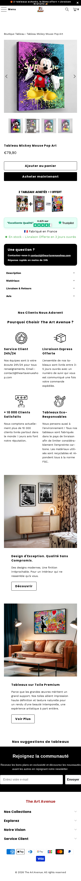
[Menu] (2, 9)
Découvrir (24, 586)
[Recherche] (67, 9)
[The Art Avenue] (40, 9)
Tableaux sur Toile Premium (35, 685)
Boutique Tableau (14, 33)
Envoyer (73, 779)
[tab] (40, 273)
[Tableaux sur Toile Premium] (40, 640)
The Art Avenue (34, 872)
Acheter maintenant (40, 176)
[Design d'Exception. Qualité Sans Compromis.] (40, 511)
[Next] (74, 76)
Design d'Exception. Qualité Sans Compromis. (39, 558)
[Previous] (7, 76)
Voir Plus (23, 719)
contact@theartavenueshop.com (51, 255)
